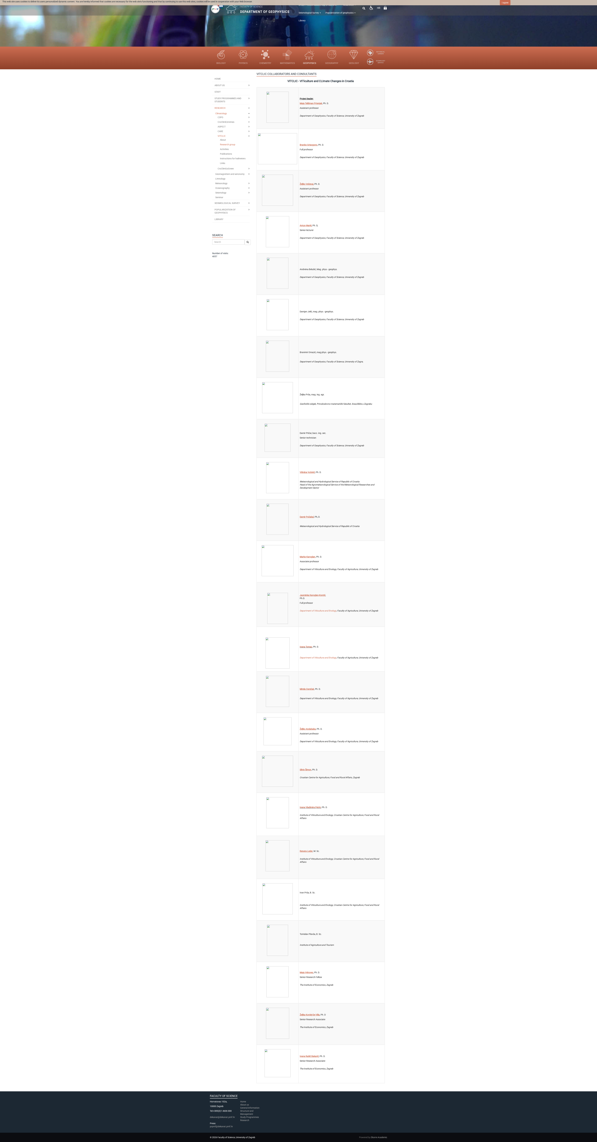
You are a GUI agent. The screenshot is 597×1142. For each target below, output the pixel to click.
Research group (227, 144)
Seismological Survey (309, 12)
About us (244, 1104)
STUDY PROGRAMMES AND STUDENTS (228, 100)
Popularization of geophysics (340, 12)
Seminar (219, 197)
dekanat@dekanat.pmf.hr (222, 1117)
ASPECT (222, 126)
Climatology (221, 113)
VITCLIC (222, 136)
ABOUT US (220, 85)
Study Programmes (249, 1117)
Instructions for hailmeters (232, 158)
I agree (505, 2)
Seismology (220, 192)
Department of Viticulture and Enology (318, 610)
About (223, 140)
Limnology (220, 178)
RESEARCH (220, 108)
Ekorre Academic (379, 1137)
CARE (220, 131)
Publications (226, 154)
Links (222, 163)
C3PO (220, 117)
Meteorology (221, 183)
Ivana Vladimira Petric (310, 807)
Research (245, 1120)
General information (249, 1108)
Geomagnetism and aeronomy (230, 174)
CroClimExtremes (226, 122)
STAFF (218, 92)
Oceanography (222, 188)
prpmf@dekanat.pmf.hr (221, 1126)
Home (218, 79)
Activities (224, 149)
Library (302, 20)
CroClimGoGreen (226, 168)
